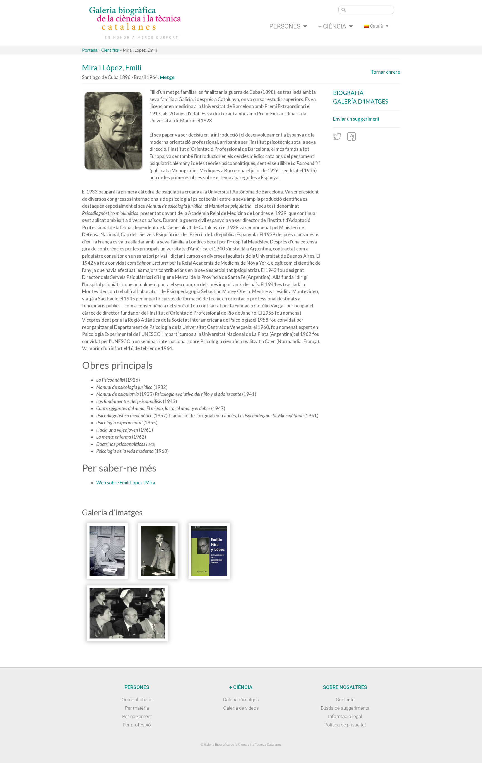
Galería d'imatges (360, 101)
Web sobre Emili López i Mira (125, 482)
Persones (284, 26)
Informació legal (345, 716)
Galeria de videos (241, 708)
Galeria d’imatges (241, 699)
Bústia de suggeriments (345, 708)
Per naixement (137, 716)
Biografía (348, 92)
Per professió (137, 725)
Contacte (345, 699)
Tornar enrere (385, 72)
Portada (89, 49)
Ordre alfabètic (137, 699)
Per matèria (137, 708)
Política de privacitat (345, 725)
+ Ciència (332, 26)
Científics (110, 49)
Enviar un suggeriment (356, 119)
